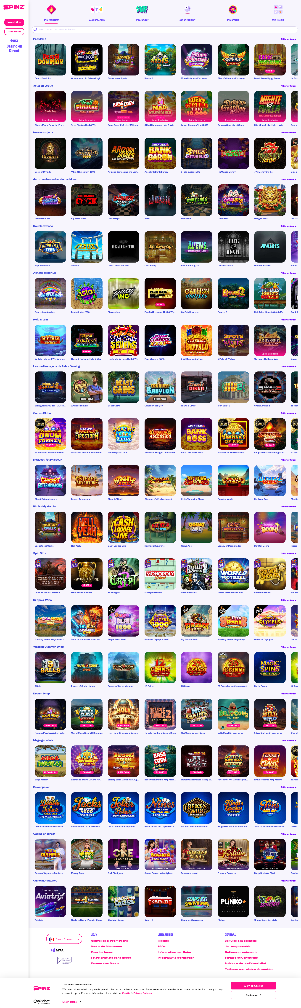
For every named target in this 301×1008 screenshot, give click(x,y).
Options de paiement (241, 952)
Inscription (14, 22)
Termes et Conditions (241, 958)
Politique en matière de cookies (249, 969)
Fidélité (163, 941)
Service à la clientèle (241, 941)
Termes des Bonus (105, 963)
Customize (252, 995)
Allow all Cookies (253, 985)
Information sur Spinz (174, 952)
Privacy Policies (142, 993)
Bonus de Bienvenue (106, 946)
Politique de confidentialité (245, 963)
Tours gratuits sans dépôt (111, 958)
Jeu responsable (238, 946)
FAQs (162, 946)
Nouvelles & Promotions (109, 941)
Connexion (14, 31)
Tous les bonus (102, 952)
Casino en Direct (14, 48)
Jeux (14, 40)
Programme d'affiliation (176, 958)
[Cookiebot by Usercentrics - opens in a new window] (41, 1002)
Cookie (126, 993)
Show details (69, 1001)
